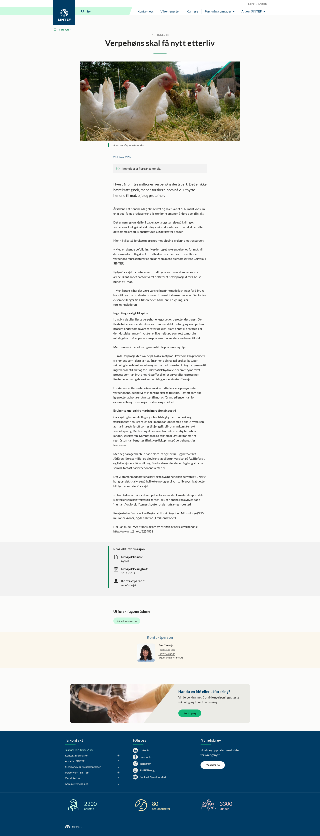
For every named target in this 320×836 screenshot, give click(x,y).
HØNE (125, 561)
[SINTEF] (64, 12)
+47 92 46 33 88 (166, 654)
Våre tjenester (170, 11)
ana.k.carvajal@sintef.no (170, 657)
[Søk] (83, 11)
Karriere (192, 11)
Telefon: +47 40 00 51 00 (79, 749)
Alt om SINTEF (252, 11)
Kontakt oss (146, 11)
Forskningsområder (218, 11)
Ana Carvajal (128, 585)
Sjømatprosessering (127, 621)
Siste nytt (64, 29)
